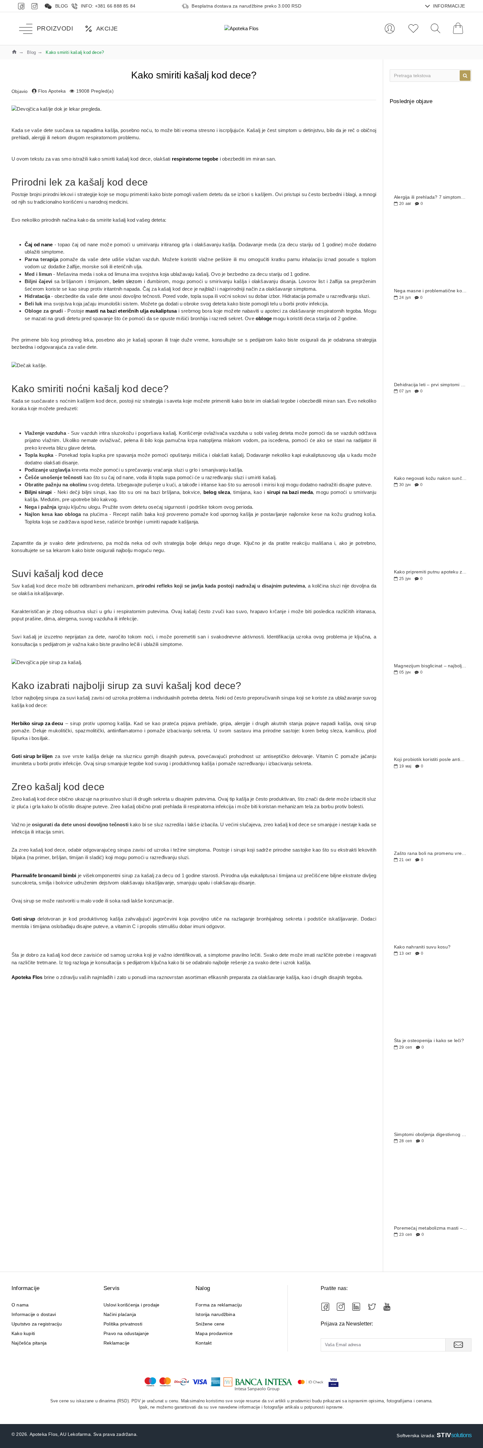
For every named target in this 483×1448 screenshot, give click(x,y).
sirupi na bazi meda (290, 492)
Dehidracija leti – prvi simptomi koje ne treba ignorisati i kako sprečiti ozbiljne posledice (430, 384)
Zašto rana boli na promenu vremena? (430, 853)
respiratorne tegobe (195, 159)
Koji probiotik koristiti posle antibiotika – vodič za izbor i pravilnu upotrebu (430, 759)
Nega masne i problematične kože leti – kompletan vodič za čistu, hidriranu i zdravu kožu (430, 290)
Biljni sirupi (38, 492)
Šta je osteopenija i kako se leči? (429, 1040)
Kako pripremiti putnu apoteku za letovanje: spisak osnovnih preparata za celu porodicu (430, 571)
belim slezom (127, 281)
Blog (31, 52)
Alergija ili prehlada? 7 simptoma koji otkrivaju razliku (430, 197)
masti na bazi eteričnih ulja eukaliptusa (131, 311)
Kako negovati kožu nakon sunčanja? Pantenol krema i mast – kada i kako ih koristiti (430, 478)
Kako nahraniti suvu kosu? (422, 947)
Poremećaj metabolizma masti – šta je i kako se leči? (430, 1228)
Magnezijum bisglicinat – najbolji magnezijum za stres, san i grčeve (430, 665)
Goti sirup (23, 919)
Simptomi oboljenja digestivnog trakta (430, 1134)
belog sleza (216, 492)
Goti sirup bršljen (32, 756)
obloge (264, 318)
